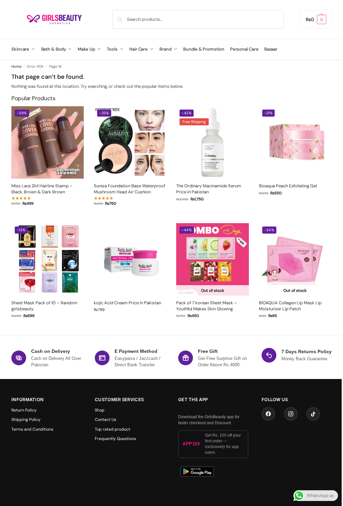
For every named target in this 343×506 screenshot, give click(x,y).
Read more (212, 328)
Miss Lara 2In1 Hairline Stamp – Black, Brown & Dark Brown (42, 189)
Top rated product (112, 429)
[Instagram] (290, 414)
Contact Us (105, 419)
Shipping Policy (26, 419)
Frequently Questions (115, 438)
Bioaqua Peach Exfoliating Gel (288, 186)
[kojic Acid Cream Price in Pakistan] (130, 259)
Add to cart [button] (130, 216)
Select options (47, 216)
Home (16, 66)
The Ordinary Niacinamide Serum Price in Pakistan (208, 189)
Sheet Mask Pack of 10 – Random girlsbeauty (44, 306)
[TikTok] (313, 414)
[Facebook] (268, 414)
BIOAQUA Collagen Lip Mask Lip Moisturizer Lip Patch (290, 306)
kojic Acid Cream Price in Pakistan (127, 303)
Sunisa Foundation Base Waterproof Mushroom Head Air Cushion (129, 189)
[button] (316, 19)
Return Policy (24, 410)
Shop (100, 410)
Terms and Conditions (32, 429)
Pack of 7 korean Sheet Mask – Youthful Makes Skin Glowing (206, 306)
